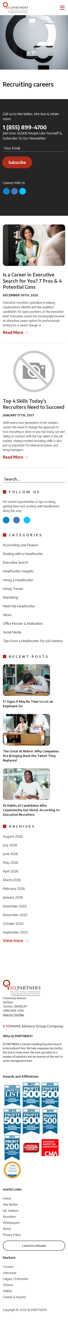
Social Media (12, 632)
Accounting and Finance (20, 545)
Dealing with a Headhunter (23, 553)
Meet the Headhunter (19, 606)
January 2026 (13, 897)
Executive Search (15, 562)
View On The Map (13, 1014)
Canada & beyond (14, 1297)
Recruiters (9, 1217)
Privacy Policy (12, 1235)
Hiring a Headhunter (18, 580)
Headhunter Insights (18, 571)
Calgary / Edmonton (15, 1279)
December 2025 (15, 906)
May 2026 (10, 862)
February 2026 (14, 888)
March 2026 (12, 880)
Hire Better (10, 1204)
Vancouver (9, 1273)
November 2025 (15, 915)
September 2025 (15, 932)
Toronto (8, 1267)
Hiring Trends (13, 588)
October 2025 (13, 923)
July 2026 (10, 845)
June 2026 (10, 853)
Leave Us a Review (34, 1245)
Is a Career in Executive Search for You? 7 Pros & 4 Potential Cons (32, 281)
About (7, 1229)
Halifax (7, 1291)
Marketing (10, 597)
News (7, 614)
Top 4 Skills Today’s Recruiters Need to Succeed (33, 404)
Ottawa (8, 1285)
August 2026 (13, 836)
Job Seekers (11, 1210)
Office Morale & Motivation (23, 623)
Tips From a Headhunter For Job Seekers (33, 641)
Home (7, 1198)
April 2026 (10, 871)
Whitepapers (11, 1223)
